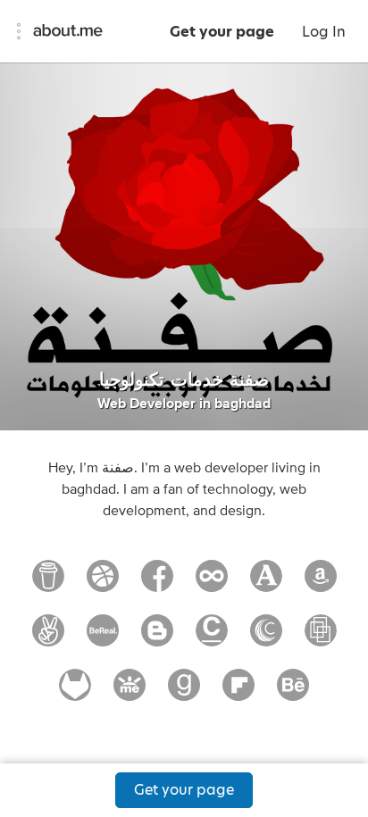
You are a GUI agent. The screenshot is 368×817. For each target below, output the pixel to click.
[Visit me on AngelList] (48, 638)
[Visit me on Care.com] (266, 638)
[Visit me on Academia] (266, 584)
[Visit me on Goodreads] (184, 692)
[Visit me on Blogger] (157, 638)
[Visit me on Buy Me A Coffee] (48, 584)
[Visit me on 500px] (212, 584)
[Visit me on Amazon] (321, 584)
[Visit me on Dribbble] (103, 584)
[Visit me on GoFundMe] (129, 692)
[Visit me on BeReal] (103, 638)
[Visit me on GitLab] (75, 692)
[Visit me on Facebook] (157, 584)
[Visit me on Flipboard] (238, 692)
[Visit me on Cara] (212, 638)
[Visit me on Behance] (293, 692)
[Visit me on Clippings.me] (321, 638)
